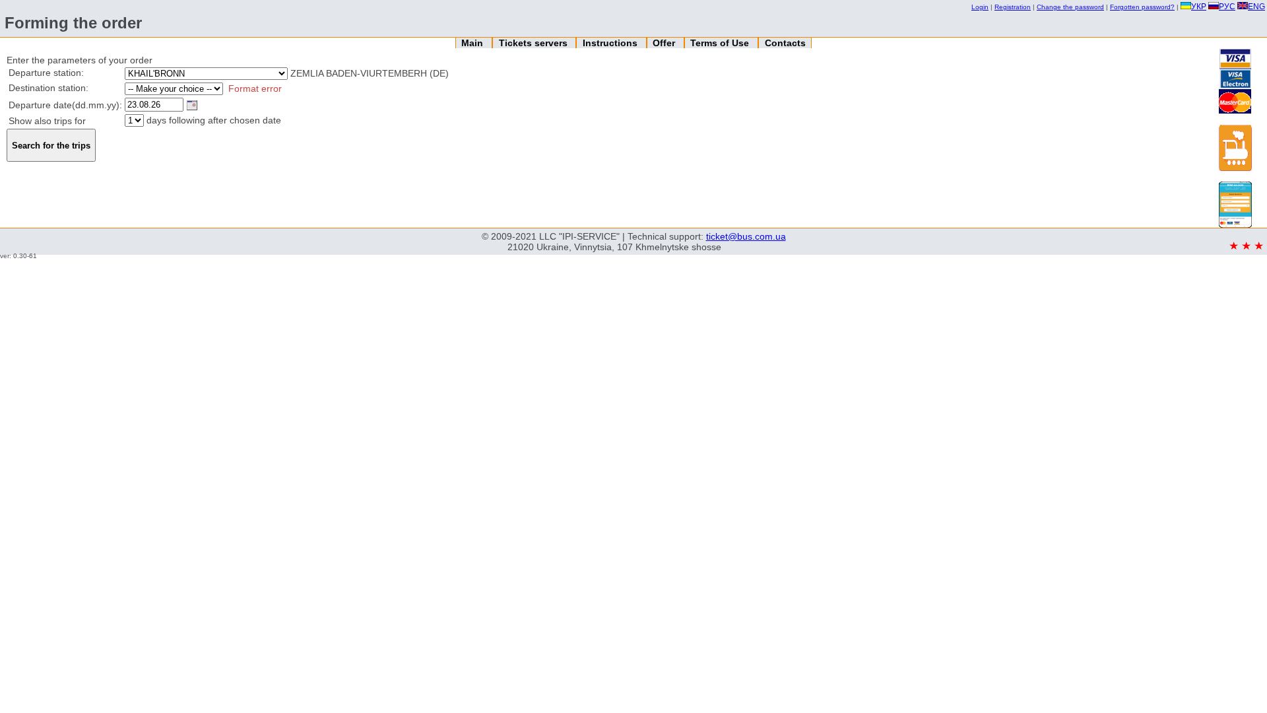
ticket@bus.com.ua (746, 236)
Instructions (611, 43)
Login (980, 7)
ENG (1256, 6)
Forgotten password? (1142, 7)
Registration (1012, 7)
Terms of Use (721, 43)
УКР (1198, 6)
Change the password (1070, 7)
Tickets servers (534, 43)
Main (473, 43)
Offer (665, 43)
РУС (1227, 6)
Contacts (785, 43)
